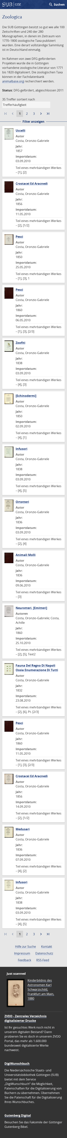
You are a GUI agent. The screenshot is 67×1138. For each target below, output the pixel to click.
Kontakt (46, 946)
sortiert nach (26, 99)
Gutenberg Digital (17, 1115)
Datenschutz (44, 953)
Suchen (57, 4)
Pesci (19, 237)
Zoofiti (20, 343)
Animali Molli (26, 555)
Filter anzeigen (33, 121)
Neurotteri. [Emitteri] (31, 608)
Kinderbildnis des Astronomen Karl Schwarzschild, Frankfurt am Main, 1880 (41, 989)
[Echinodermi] (26, 396)
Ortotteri (22, 502)
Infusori (21, 449)
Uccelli (20, 130)
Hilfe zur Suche (25, 946)
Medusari (23, 829)
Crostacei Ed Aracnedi (32, 184)
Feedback (24, 960)
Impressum (22, 953)
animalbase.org (13, 81)
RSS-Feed (42, 960)
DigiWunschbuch (17, 1063)
